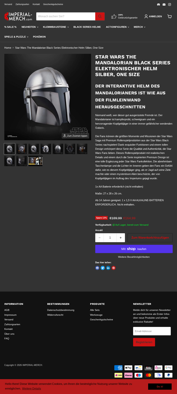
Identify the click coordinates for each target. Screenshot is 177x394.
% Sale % (10, 27)
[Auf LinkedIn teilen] (108, 268)
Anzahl (99, 230)
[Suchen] (100, 16)
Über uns (9, 333)
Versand (8, 4)
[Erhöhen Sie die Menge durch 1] (121, 237)
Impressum (10, 314)
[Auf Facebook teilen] (97, 268)
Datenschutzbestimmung (60, 310)
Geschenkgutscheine (53, 4)
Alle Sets (95, 310)
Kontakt (36, 4)
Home (7, 47)
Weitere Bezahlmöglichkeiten (134, 256)
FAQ (6, 338)
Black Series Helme (87, 27)
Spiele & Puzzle (15, 36)
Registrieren (144, 342)
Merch (138, 27)
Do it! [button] (160, 386)
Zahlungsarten (22, 4)
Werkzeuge (96, 314)
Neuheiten (29, 27)
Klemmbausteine (55, 27)
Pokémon (39, 36)
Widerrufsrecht (55, 314)
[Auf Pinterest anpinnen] (113, 268)
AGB (6, 310)
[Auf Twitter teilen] (103, 268)
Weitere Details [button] (31, 388)
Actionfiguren (116, 27)
